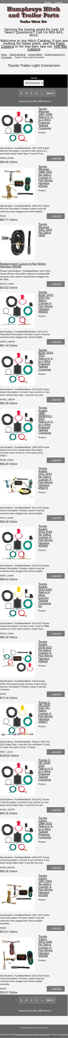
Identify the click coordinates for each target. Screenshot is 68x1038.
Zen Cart (64, 1034)
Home (47, 2)
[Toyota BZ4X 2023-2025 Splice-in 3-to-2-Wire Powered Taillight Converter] (17, 385)
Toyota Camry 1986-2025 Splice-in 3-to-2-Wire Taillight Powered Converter (45, 827)
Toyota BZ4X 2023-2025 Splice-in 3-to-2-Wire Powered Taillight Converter (46, 359)
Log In (58, 2)
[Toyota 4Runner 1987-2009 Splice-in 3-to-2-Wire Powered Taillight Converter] (17, 144)
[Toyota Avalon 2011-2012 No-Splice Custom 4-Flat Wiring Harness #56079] (17, 503)
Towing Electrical (17, 54)
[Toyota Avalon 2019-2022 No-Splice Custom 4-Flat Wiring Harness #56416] (17, 676)
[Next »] (50, 93)
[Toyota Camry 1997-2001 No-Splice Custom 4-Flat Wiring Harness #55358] (17, 910)
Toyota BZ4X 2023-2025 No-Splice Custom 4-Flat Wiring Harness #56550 (46, 301)
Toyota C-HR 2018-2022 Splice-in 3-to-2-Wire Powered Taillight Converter (45, 769)
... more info (55, 158)
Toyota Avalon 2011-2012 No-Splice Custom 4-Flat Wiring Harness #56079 (45, 478)
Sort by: (34, 78)
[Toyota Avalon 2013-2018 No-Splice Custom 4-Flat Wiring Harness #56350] (17, 561)
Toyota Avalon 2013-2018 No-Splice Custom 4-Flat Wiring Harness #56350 (45, 535)
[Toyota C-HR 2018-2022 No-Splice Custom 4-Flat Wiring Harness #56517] (17, 737)
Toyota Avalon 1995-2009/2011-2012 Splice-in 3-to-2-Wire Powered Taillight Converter (45, 420)
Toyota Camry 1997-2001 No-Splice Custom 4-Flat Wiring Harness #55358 (45, 885)
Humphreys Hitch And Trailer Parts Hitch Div (32, 1034)
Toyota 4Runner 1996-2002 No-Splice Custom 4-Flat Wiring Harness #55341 (45, 176)
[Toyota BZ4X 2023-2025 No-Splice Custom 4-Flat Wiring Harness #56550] (17, 327)
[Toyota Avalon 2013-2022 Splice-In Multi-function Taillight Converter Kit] (17, 619)
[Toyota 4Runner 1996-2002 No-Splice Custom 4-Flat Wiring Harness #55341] (17, 201)
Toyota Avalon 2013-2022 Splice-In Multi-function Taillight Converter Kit (45, 595)
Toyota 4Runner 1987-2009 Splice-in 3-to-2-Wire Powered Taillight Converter (45, 118)
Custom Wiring (35, 54)
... (42, 93)
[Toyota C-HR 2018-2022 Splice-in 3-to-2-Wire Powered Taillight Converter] (17, 795)
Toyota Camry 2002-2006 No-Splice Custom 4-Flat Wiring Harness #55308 (45, 946)
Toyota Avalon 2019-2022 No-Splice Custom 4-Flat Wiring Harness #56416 (45, 651)
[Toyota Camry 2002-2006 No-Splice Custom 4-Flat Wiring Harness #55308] (17, 971)
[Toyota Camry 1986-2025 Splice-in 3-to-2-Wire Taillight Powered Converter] (17, 853)
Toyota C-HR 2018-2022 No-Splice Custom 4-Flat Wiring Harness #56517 (45, 712)
